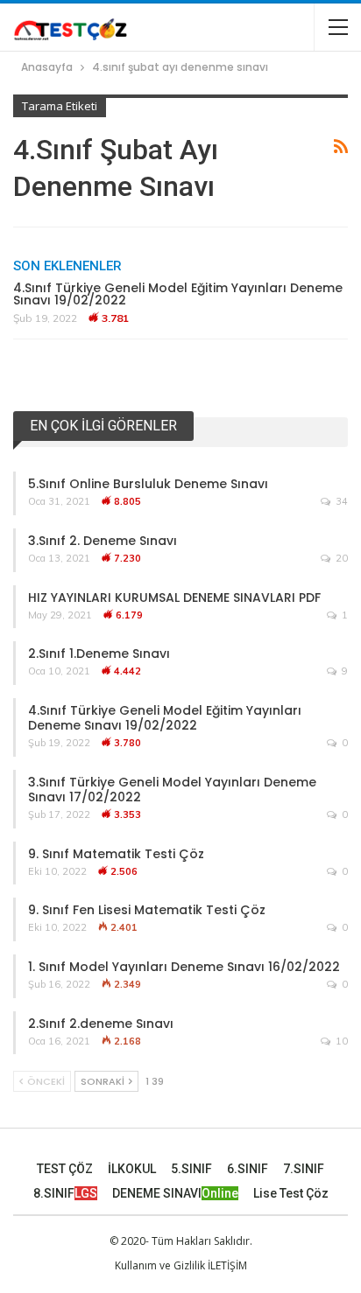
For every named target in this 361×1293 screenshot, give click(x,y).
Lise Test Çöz (291, 1193)
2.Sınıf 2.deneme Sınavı (100, 1023)
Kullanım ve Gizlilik (160, 1265)
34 (340, 501)
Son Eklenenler (67, 266)
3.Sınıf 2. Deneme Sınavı (102, 540)
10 (340, 1041)
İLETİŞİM (227, 1265)
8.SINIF (65, 1193)
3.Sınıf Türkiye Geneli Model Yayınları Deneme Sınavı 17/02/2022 (172, 789)
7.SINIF (303, 1169)
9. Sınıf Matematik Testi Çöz (116, 854)
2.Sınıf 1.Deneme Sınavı (99, 653)
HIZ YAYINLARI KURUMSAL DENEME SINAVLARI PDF (174, 597)
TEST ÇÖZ (65, 1169)
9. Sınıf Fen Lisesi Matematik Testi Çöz (146, 910)
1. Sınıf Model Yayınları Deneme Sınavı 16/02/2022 (184, 966)
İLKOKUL (132, 1169)
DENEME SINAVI (175, 1193)
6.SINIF (247, 1169)
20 (340, 558)
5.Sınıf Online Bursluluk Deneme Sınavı (148, 484)
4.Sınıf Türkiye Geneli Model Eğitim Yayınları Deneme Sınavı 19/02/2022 (178, 294)
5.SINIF (191, 1169)
